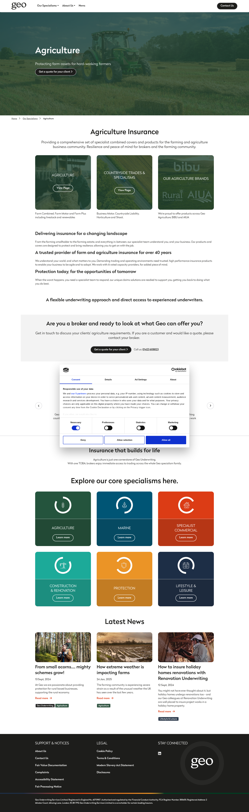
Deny (83, 440)
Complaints (42, 772)
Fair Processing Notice (48, 787)
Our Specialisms (47, 6)
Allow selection (124, 440)
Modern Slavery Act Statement (115, 765)
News (82, 6)
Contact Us (227, 6)
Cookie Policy (105, 751)
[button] (38, 405)
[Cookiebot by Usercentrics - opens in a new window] (173, 370)
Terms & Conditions (108, 758)
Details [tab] (108, 379)
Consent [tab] (76, 379)
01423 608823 (151, 349)
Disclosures (103, 772)
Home (14, 119)
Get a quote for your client (54, 72)
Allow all (166, 440)
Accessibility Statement (49, 779)
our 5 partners (78, 393)
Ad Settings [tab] (141, 379)
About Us (67, 6)
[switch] (108, 428)
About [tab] (173, 379)
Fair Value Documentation (51, 765)
